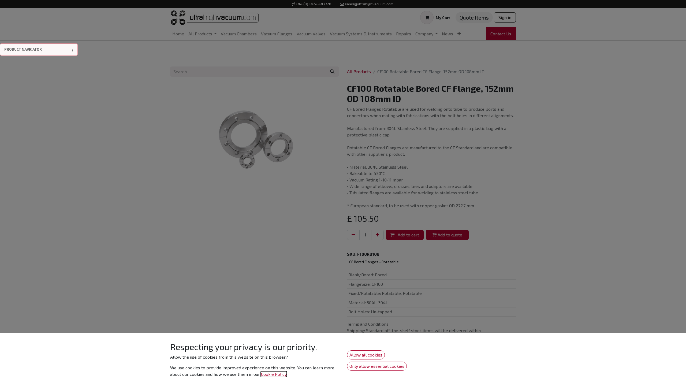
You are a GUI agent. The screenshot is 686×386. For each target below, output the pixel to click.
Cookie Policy (273, 374)
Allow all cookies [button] (365, 354)
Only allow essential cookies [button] (376, 366)
